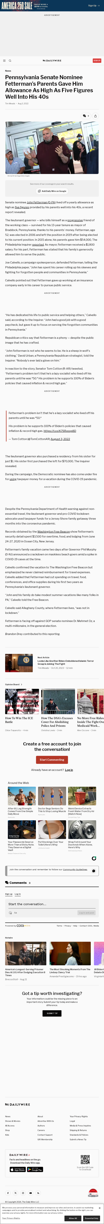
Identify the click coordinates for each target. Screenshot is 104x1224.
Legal (72, 1121)
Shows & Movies (12, 1121)
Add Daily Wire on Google (54, 191)
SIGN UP (97, 61)
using (13, 479)
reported (38, 244)
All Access (9, 1125)
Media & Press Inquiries (80, 1125)
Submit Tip (52, 1013)
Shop (7, 1130)
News (7, 1116)
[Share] (95, 116)
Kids (7, 1135)
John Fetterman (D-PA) (41, 202)
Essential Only (91, 1218)
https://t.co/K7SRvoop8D (60, 431)
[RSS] (38, 1193)
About (40, 1116)
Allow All (73, 1218)
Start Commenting (52, 759)
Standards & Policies (79, 1135)
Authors (41, 1125)
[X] (15, 1193)
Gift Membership (45, 1139)
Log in (69, 770)
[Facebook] (8, 1193)
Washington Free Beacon (53, 531)
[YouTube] (30, 1193)
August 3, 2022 (60, 439)
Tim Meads (10, 103)
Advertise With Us (46, 1121)
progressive (75, 220)
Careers (41, 1130)
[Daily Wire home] (52, 60)
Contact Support (45, 1135)
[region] (52, 1214)
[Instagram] (23, 1193)
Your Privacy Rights (79, 1116)
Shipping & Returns (78, 1130)
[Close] (100, 1208)
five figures (22, 207)
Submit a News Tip (78, 1139)
